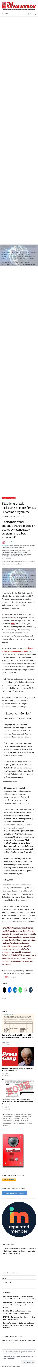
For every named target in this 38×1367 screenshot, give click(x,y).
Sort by (4, 1278)
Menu (6, 14)
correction (26, 1116)
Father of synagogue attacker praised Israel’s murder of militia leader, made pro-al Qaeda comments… (18, 1325)
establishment (14, 1119)
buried (17, 1116)
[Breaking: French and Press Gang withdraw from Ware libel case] (18, 1056)
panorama (22, 1123)
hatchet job (7, 1121)
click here (10, 946)
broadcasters (8, 1116)
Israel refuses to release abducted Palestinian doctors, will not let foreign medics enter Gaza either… (19, 1305)
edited (5, 1119)
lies (27, 1121)
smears (5, 1125)
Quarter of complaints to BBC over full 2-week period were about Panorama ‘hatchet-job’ (18, 1037)
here (13, 623)
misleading (7, 1123)
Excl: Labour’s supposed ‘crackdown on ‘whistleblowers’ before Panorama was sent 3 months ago (17, 1101)
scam (30, 1123)
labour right (19, 1121)
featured (25, 1119)
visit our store (28, 1251)
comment (12, 498)
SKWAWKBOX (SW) (9, 516)
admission (11, 1114)
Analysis (4, 498)
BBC (30, 1114)
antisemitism (22, 1114)
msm (14, 1123)
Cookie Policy (10, 1358)
